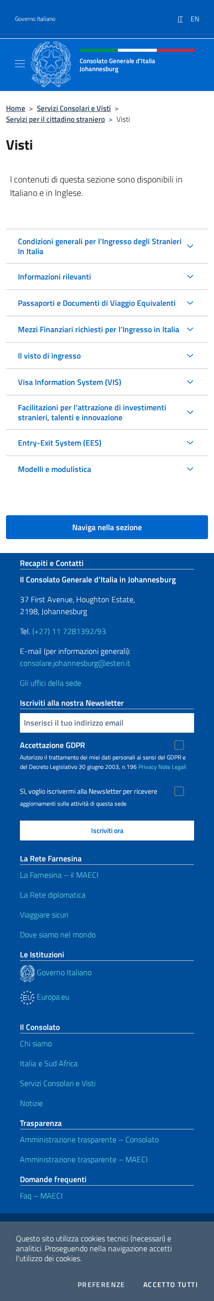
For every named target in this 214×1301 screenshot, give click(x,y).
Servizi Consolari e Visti (74, 108)
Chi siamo (36, 1043)
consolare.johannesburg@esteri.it (75, 663)
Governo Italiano (35, 18)
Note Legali (172, 766)
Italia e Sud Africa (49, 1063)
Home (15, 108)
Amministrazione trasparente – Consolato (89, 1139)
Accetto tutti (170, 1284)
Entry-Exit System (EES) (60, 443)
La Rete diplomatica (53, 895)
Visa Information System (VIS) (69, 382)
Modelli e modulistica (54, 469)
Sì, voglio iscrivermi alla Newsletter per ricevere (88, 791)
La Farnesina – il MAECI (59, 875)
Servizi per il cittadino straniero (55, 119)
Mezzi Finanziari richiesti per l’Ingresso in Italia (98, 329)
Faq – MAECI (41, 1196)
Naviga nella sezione (107, 527)
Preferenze (101, 1284)
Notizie (31, 1103)
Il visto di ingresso (49, 356)
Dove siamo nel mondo (58, 934)
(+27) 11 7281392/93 (69, 631)
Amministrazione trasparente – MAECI (84, 1159)
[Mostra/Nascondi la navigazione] (20, 64)
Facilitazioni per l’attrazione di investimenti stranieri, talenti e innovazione (92, 412)
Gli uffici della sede (50, 683)
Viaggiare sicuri (44, 915)
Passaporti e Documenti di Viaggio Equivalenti (97, 303)
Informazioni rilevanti (54, 276)
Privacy (147, 766)
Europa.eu (52, 997)
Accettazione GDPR (52, 745)
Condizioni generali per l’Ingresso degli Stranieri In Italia (100, 246)
